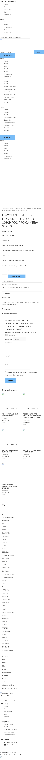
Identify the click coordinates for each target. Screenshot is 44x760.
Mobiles (6, 84)
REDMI (4, 634)
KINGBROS (5, 596)
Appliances (5, 520)
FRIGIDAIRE (6, 568)
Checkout (7, 69)
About (6, 7)
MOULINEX (5, 618)
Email (7, 364)
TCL (3, 666)
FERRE (4, 565)
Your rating (9, 339)
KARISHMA (5, 590)
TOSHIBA (5, 675)
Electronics (7, 92)
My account (8, 9)
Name (7, 356)
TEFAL (4, 669)
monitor (4, 615)
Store (6, 63)
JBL (3, 587)
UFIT (3, 682)
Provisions (7, 99)
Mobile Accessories (10, 86)
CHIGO (4, 545)
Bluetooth (5, 536)
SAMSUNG (5, 647)
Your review (9, 343)
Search (39, 52)
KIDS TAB (5, 593)
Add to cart (16, 276)
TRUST (4, 678)
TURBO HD (17, 208)
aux (3, 523)
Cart (5, 12)
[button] (22, 19)
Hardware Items (9, 97)
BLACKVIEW (6, 533)
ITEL (3, 584)
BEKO (4, 530)
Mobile (4, 609)
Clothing (4, 549)
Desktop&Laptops (10, 89)
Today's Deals (6, 672)
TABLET (4, 663)
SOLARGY (5, 656)
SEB (3, 653)
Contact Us (7, 14)
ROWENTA (5, 644)
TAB (3, 660)
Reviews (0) (6, 297)
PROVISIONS (6, 631)
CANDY (4, 542)
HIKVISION (19, 287)
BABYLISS (5, 527)
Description (6, 293)
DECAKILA (5, 552)
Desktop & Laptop (8, 555)
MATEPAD (5, 602)
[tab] (22, 293)
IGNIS (4, 580)
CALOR (4, 539)
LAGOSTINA (6, 599)
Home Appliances (9, 94)
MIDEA (4, 606)
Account (7, 102)
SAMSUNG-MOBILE (8, 650)
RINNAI (4, 637)
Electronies (9, 208)
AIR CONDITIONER (8, 517)
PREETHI (5, 628)
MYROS (4, 621)
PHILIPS (4, 625)
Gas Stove (5, 571)
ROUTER (5, 641)
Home (6, 4)
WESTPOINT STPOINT (9, 688)
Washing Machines (8, 685)
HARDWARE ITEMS (8, 574)
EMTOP (4, 561)
